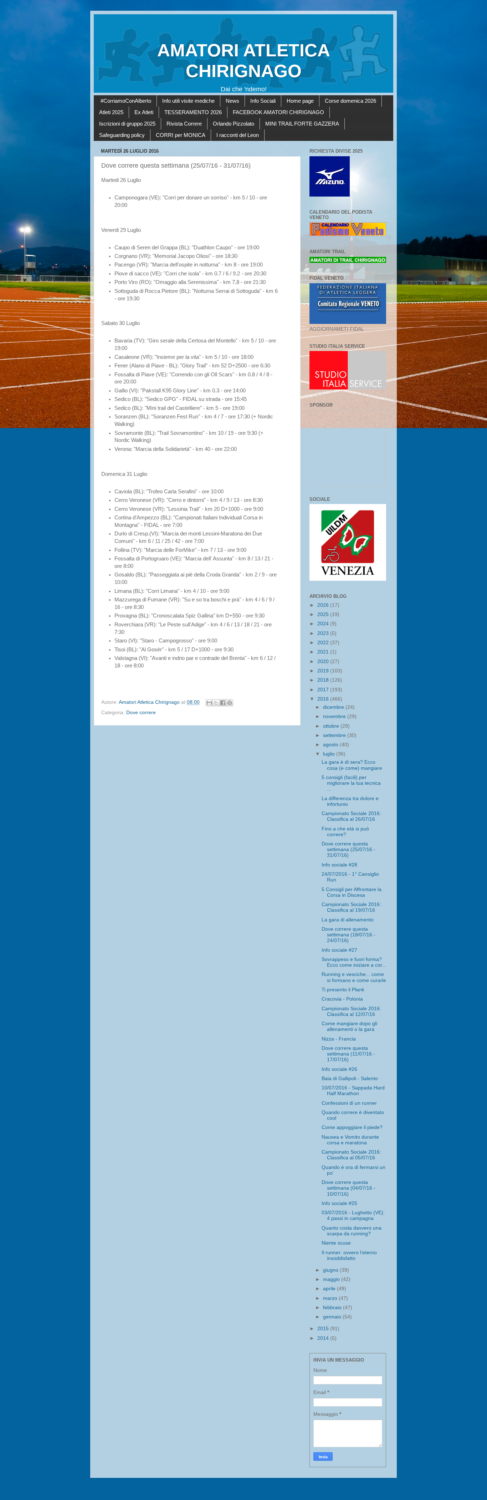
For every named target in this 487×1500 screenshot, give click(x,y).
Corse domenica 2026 (350, 101)
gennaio (333, 1317)
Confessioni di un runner (349, 1103)
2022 (323, 642)
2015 (323, 1328)
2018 (323, 680)
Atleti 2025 (111, 112)
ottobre (331, 726)
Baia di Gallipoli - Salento (350, 1078)
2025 (323, 614)
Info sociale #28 (339, 865)
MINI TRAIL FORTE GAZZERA (302, 124)
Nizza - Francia (339, 1039)
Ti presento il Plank (343, 989)
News (232, 101)
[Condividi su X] (216, 702)
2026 (323, 605)
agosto (331, 744)
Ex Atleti (143, 112)
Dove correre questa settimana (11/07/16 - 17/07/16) (348, 1054)
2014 (323, 1338)
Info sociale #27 (339, 950)
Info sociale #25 (339, 1203)
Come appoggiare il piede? (352, 1127)
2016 (323, 699)
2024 (323, 623)
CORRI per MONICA (180, 135)
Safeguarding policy (122, 135)
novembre (335, 716)
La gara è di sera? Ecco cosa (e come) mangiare (352, 765)
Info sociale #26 (339, 1069)
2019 (323, 670)
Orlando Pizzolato (233, 124)
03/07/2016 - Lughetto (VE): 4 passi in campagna (353, 1215)
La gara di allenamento (348, 919)
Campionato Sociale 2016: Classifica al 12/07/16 (351, 1011)
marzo (331, 1298)
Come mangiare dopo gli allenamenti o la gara (349, 1026)
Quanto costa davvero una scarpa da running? (351, 1230)
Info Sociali (263, 101)
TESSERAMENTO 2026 (193, 112)
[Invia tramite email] (209, 702)
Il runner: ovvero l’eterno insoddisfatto (349, 1255)
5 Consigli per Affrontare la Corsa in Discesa (351, 892)
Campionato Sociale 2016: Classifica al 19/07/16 (351, 907)
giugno (331, 1270)
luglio (329, 754)
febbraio (333, 1307)
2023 (323, 633)
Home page (300, 101)
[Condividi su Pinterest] (229, 702)
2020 (323, 661)
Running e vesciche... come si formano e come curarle (354, 977)
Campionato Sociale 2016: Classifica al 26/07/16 (351, 816)
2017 (323, 689)
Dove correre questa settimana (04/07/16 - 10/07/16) (348, 1188)
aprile (330, 1288)
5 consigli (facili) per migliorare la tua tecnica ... (351, 783)
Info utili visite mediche (188, 101)
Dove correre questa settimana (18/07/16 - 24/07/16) (348, 934)
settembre (335, 735)
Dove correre (141, 712)
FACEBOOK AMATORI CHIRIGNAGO (278, 112)
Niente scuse (336, 1243)
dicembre (334, 707)
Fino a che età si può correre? (345, 831)
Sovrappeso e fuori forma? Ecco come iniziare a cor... (354, 962)
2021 (323, 652)
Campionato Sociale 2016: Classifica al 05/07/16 (351, 1154)
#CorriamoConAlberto (126, 101)
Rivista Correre (184, 124)
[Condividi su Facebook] (222, 702)
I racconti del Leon (237, 135)
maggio (332, 1279)
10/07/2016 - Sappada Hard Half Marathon (353, 1090)
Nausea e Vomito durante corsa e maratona (350, 1139)
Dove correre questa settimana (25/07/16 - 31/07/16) (348, 849)
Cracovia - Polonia (342, 999)
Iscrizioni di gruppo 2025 (127, 124)
